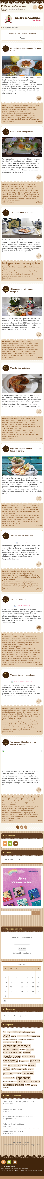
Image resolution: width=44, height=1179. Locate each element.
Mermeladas (6, 575)
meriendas (31, 519)
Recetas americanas (15, 641)
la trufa (22, 119)
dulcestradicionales (8, 115)
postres (9, 198)
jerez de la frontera (24, 196)
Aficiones (7, 342)
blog (5, 649)
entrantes (30, 1050)
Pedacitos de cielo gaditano (13, 1124)
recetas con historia (24, 198)
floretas (17, 117)
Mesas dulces (6, 352)
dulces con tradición (24, 192)
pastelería (20, 521)
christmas (17, 807)
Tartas (5, 269)
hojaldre (29, 273)
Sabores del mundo (31, 190)
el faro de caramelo (14, 430)
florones (23, 117)
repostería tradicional (31, 815)
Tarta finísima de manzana (13, 1131)
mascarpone (23, 519)
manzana (27, 275)
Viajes (19, 718)
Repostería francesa (16, 815)
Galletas (31, 348)
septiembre (26, 587)
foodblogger (31, 117)
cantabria (13, 720)
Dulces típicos (27, 105)
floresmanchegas (8, 117)
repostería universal (9, 817)
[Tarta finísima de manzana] (22, 236)
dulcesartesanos (19, 113)
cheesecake (16, 722)
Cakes (28, 342)
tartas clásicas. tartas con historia (21, 662)
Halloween (19, 350)
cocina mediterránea (21, 581)
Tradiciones (23, 111)
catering (11, 192)
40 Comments (9, 525)
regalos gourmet (29, 813)
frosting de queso (24, 654)
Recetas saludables (8, 267)
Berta (40, 121)
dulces (16, 271)
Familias (5, 348)
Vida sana (12, 513)
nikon (33, 275)
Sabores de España (17, 190)
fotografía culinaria (31, 583)
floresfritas (31, 115)
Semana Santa (13, 111)
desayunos (22, 515)
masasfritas (29, 119)
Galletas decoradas (8, 350)
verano (37, 587)
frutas (4, 519)
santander (25, 728)
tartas (32, 587)
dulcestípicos (29, 113)
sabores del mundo (14, 728)
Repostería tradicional (22, 109)
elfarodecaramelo (24, 271)
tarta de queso (34, 728)
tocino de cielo (16, 200)
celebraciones (26, 649)
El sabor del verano (17, 186)
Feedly (10, 843)
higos (18, 585)
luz (38, 196)
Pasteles (22, 509)
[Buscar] (35, 7)
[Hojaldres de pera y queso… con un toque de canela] (22, 475)
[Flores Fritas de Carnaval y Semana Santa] (22, 74)
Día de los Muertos (26, 344)
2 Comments (8, 732)
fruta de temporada (9, 585)
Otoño (21, 352)
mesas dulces (31, 656)
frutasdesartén (15, 119)
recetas (14, 198)
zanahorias (36, 662)
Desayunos (32, 505)
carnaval (7, 113)
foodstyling (28, 194)
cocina (13, 1036)
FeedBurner (27, 953)
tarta (19, 277)
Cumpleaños (27, 635)
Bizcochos (15, 342)
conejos (5, 651)
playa (4, 198)
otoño (13, 1069)
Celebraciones (17, 105)
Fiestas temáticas (21, 348)
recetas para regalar (16, 813)
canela (6, 515)
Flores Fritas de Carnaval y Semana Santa (18, 1102)
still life (36, 434)
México (15, 352)
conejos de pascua (14, 651)
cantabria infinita (22, 720)
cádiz (5, 192)
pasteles (27, 521)
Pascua (4, 109)
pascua (36, 119)
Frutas (11, 265)
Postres (27, 186)
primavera (32, 432)
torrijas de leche (13, 436)
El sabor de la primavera (23, 263)
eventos (12, 194)
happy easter (14, 656)
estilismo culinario (8, 517)
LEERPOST (39, 98)
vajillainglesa (26, 277)
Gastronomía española (27, 107)
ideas (27, 1061)
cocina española (29, 722)
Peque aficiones (30, 352)
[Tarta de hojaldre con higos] (22, 542)
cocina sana (35, 1036)
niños (6, 1069)
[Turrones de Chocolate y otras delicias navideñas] (22, 768)
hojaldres (10, 519)
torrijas (4, 436)
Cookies (16, 344)
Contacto (15, 843)
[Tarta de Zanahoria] (22, 606)
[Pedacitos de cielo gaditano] (22, 155)
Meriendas (18, 265)
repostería (20, 434)
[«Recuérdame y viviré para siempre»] (22, 315)
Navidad (13, 801)
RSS (5, 843)
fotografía (5, 119)
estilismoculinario (27, 430)
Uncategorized (16, 647)
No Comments (9, 121)
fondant (37, 652)
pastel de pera (11, 521)
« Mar (5, 1001)
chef (11, 113)
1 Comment (8, 279)
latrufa (13, 275)
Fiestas (16, 107)
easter (31, 651)
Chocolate (26, 797)
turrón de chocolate (23, 817)
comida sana (13, 1039)
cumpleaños (22, 1039)
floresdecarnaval (21, 115)
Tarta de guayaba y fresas (12, 1109)
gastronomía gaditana (9, 196)
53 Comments (9, 357)
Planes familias (7, 353)
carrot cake (11, 649)
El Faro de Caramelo (8, 1166)
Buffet (22, 342)
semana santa (29, 434)
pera (32, 521)
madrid (35, 724)
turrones (17, 819)
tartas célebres (25, 730)
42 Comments (9, 664)
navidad (13, 811)
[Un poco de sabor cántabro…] (22, 682)
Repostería (20, 188)
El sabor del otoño (32, 346)
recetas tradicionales (9, 434)
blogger (6, 720)
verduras (5, 1087)
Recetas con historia (9, 188)
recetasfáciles (12, 277)
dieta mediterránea (8, 1042)
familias (26, 1052)
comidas (6, 1039)
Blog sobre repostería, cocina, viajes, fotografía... (14, 1168)
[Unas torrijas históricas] (22, 392)
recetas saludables (9, 1078)
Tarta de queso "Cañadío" (10, 730)
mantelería (19, 275)
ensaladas (22, 1049)
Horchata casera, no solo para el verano (18, 1117)
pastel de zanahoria (14, 658)
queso (4, 523)
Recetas (11, 109)
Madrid (27, 350)
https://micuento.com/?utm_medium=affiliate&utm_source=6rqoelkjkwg (22, 1144)
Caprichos (7, 105)
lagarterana (6, 275)
